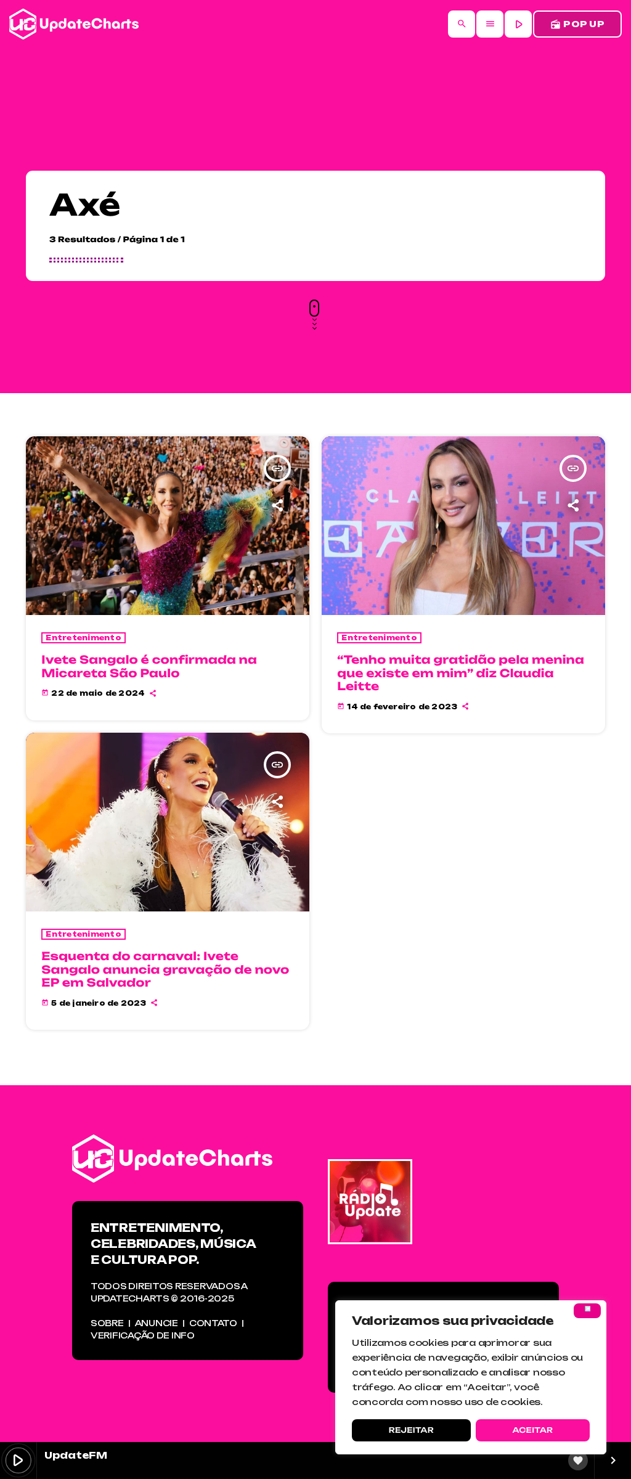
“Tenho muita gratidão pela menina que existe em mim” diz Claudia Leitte (460, 673)
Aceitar (532, 1430)
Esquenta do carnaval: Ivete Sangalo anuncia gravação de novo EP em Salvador (165, 970)
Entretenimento (83, 638)
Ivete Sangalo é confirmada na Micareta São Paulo (149, 666)
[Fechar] (587, 1310)
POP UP (577, 24)
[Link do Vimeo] (74, 24)
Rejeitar (411, 1430)
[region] (470, 1377)
